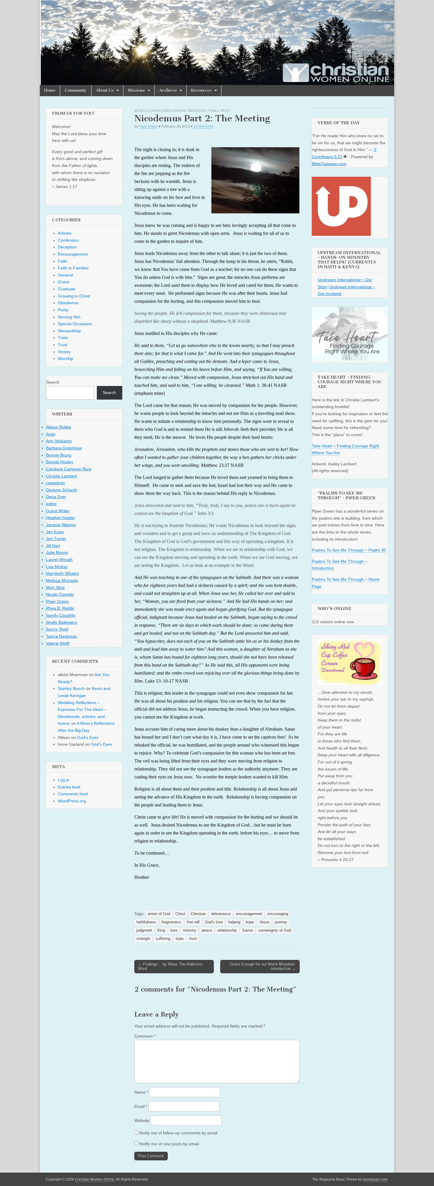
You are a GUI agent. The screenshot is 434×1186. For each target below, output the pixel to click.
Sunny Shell (57, 629)
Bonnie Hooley (59, 461)
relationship (227, 930)
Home (50, 90)
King (161, 930)
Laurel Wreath (59, 559)
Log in (63, 780)
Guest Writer (58, 510)
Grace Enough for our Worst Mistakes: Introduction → (263, 966)
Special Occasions (75, 323)
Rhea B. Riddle (60, 608)
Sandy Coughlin (61, 615)
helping (234, 922)
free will (193, 922)
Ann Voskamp (59, 441)
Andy (51, 434)
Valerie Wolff (57, 643)
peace (207, 930)
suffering (163, 939)
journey (281, 922)
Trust (225, 110)
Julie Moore (57, 552)
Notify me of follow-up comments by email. (178, 1133)
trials (180, 939)
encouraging (277, 914)
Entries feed (69, 787)
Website (141, 1120)
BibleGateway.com (329, 163)
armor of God (159, 914)
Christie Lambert (61, 476)
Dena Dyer (56, 496)
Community (76, 90)
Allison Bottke (58, 427)
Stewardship (69, 330)
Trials (213, 110)
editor (51, 503)
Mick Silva (55, 587)
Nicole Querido (60, 594)
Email (140, 1106)
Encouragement (73, 254)
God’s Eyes (87, 737)
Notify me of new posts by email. (169, 1143)
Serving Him (69, 317)
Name (141, 1092)
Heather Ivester (60, 517)
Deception (67, 247)
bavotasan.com (375, 1179)
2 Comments (203, 126)
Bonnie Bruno (58, 455)
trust (193, 939)
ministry (189, 930)
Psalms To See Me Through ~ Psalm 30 (349, 550)
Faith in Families (73, 268)
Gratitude (66, 289)
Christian (198, 914)
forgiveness (171, 922)
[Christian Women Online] (217, 42)
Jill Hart (53, 545)
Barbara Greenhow (64, 448)
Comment (144, 1036)
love (173, 930)
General (179, 110)
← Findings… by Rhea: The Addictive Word (170, 966)
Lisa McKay (57, 566)
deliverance (221, 914)
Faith (62, 261)
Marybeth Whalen (62, 573)
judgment (144, 930)
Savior (247, 930)
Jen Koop (55, 531)
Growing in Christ (74, 296)
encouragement (249, 914)
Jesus (264, 922)
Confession (160, 110)
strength (143, 939)
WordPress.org (72, 801)
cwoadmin (55, 482)
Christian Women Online (94, 1179)
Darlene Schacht (61, 490)
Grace (63, 281)
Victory (64, 351)
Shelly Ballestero (61, 622)
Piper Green (148, 126)
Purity (63, 309)
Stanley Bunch (71, 688)
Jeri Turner (56, 538)
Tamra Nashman (61, 636)
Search (52, 382)
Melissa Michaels (62, 580)
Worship (65, 358)
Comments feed (73, 793)
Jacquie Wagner (61, 524)
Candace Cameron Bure (69, 469)
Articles (141, 110)
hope (250, 922)
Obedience (197, 110)
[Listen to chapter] (345, 156)
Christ (180, 914)
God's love (214, 922)
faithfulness (146, 922)
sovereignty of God (274, 930)
